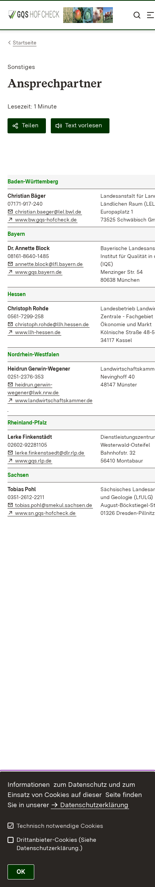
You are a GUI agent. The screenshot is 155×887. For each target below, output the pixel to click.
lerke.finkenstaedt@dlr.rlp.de (50, 453)
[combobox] (123, 15)
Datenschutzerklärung (94, 805)
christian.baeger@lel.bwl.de (48, 212)
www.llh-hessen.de (38, 332)
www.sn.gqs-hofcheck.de (45, 513)
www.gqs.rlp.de (33, 461)
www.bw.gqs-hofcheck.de (46, 220)
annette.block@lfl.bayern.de (49, 264)
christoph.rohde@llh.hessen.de (52, 324)
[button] (27, 125)
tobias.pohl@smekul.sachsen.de (54, 505)
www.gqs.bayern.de (38, 272)
